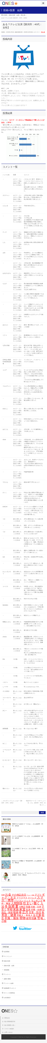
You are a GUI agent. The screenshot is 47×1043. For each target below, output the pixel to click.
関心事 (43, 32)
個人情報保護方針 (9, 1021)
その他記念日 (19, 894)
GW (3, 895)
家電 (22, 909)
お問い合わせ (8, 1032)
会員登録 (6, 951)
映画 (15, 912)
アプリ (38, 894)
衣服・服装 (12, 918)
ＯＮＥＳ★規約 (9, 1029)
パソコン (18, 900)
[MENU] (43, 3)
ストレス (32, 898)
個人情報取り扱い (9, 1025)
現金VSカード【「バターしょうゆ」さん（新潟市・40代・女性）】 (36, 803)
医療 (11, 906)
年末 (28, 909)
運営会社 (7, 1018)
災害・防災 (35, 912)
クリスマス (22, 898)
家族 (16, 909)
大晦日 (22, 907)
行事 (38, 915)
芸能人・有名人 (25, 915)
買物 (22, 918)
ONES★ (21, 1037)
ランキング (37, 900)
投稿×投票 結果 (9, 965)
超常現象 (31, 918)
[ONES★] (10, 4)
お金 (8, 894)
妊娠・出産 (36, 907)
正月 (25, 912)
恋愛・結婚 (36, 909)
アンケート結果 (8, 983)
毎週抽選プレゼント (10, 988)
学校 (10, 909)
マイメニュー (8, 956)
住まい (28, 903)
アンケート (7, 974)
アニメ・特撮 (30, 895)
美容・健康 (8, 915)
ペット (27, 900)
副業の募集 (7, 979)
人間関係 (16, 903)
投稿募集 (6, 970)
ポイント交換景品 (9, 993)
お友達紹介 (7, 997)
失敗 (28, 906)
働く (36, 903)
